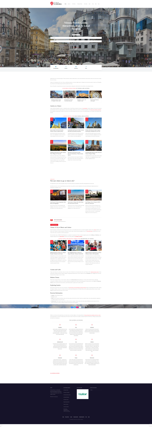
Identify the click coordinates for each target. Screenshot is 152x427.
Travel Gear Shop (66, 406)
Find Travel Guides (54, 224)
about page (56, 396)
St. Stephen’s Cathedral (78, 236)
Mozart (95, 229)
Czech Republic (85, 108)
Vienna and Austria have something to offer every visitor (92, 315)
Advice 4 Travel (66, 404)
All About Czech (66, 399)
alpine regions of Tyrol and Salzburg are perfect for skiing (77, 287)
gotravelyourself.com (66, 409)
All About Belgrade (66, 397)
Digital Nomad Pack (66, 401)
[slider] (75, 45)
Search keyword (76, 33)
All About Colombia (66, 392)
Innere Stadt (62, 236)
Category (76, 36)
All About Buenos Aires (67, 394)
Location (76, 39)
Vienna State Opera (89, 231)
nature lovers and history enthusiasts (96, 109)
